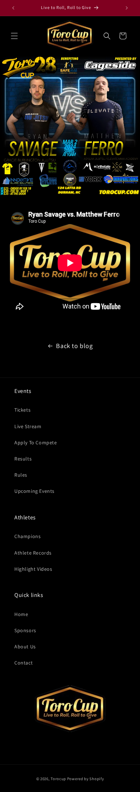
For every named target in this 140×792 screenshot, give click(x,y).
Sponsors (25, 630)
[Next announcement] (127, 8)
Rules (20, 475)
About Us (25, 646)
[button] (14, 36)
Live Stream (28, 426)
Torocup (58, 778)
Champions (27, 536)
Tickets (22, 410)
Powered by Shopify (85, 778)
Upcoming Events (34, 491)
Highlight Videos (33, 569)
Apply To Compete (35, 442)
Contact (23, 662)
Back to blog (74, 346)
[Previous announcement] (13, 8)
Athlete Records (33, 553)
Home (21, 614)
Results (23, 458)
